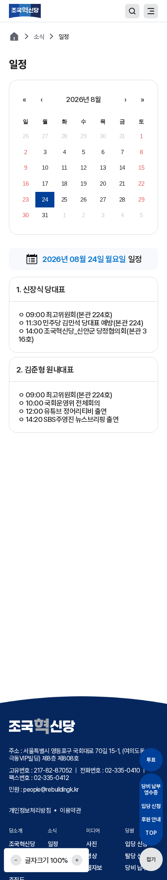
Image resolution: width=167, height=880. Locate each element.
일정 (53, 844)
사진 (91, 844)
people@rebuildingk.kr (50, 789)
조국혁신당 (22, 844)
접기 (150, 859)
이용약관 (70, 810)
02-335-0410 (122, 770)
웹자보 (94, 867)
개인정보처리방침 (30, 810)
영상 (91, 856)
